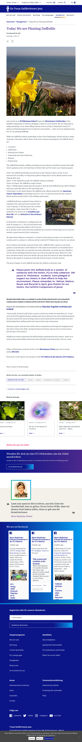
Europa (12, 701)
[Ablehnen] (79, 736)
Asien (12, 690)
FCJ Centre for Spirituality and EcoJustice (62, 553)
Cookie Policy (49, 738)
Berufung (36, 15)
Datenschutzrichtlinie (50, 685)
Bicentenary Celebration (55, 121)
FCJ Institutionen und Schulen (52, 380)
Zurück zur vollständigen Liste (18, 389)
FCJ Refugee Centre (39, 551)
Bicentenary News (47, 349)
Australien (13, 696)
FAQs (44, 696)
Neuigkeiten (60, 15)
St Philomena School (28, 121)
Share (44, 585)
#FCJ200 (15, 352)
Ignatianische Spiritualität (52, 645)
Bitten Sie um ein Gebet (51, 655)
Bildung (38, 380)
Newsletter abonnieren (20, 625)
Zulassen (31, 738)
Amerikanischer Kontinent (16, 380)
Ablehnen (40, 738)
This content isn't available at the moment (40, 561)
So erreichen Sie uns (15, 467)
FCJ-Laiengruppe (48, 15)
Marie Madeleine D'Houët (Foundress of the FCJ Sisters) (19, 539)
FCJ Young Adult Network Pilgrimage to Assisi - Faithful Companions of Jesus (14, 595)
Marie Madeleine (48, 640)
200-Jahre (30, 380)
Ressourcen (71, 15)
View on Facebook (37, 585)
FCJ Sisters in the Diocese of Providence (57, 357)
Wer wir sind (10, 15)
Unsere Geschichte (24, 15)
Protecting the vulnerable (52, 690)
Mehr (31, 433)
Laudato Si (66, 380)
